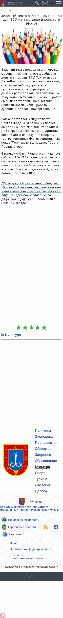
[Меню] (58, 3)
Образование (46, 461)
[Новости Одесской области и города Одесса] (11, 3)
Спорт (40, 473)
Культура (42, 467)
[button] (31, 576)
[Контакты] (45, 3)
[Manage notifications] (2, 615)
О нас (13, 543)
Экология (43, 485)
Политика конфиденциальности (31, 549)
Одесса (41, 491)
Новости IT (16, 534)
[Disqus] (31, 383)
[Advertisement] (31, 289)
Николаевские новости (23, 519)
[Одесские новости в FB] (56, 527)
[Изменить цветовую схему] (52, 3)
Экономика (44, 436)
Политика (43, 430)
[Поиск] (37, 3)
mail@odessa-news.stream (27, 558)
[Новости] (22, 501)
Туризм (41, 479)
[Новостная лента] (46, 527)
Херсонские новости (22, 527)
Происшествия (47, 442)
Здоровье (43, 455)
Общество (43, 449)
